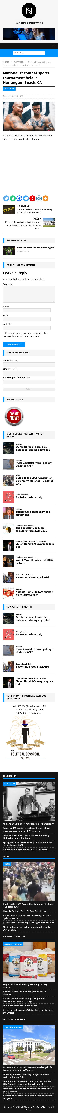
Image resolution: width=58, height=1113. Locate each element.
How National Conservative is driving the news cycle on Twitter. (27, 917)
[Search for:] (29, 52)
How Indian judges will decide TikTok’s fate (25, 849)
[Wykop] (39, 198)
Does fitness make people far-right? (35, 247)
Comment (8, 284)
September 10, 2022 (14, 96)
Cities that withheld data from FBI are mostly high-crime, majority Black (26, 836)
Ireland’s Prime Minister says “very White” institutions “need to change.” (24, 1000)
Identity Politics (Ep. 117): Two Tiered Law (24, 911)
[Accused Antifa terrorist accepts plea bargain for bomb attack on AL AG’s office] (29, 1045)
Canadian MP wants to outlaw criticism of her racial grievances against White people (26, 829)
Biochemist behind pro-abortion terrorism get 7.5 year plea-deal (28, 1090)
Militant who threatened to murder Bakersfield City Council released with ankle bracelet (27, 1083)
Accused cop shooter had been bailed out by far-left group (28, 1097)
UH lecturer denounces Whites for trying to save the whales (28, 1011)
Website (7, 324)
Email (5, 315)
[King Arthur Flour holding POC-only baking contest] (29, 962)
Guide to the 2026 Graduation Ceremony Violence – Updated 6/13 (28, 905)
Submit (29, 389)
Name (6, 306)
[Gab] (13, 198)
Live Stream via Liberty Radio (29, 709)
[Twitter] (6, 198)
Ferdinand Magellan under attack (20, 1005)
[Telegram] (26, 198)
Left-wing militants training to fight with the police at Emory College (26, 1075)
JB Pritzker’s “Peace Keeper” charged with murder (28, 922)
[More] (45, 198)
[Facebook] (19, 198)
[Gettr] (32, 198)
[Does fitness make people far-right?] (9, 250)
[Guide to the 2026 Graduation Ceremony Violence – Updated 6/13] (29, 881)
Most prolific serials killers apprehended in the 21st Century (27, 928)
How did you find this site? (17, 377)
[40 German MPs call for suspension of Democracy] (29, 801)
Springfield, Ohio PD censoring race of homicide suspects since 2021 (27, 844)
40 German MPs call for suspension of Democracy (28, 823)
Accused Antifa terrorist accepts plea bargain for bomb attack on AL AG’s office (28, 1068)
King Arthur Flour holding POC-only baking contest (25, 985)
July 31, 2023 (24, 251)
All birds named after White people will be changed (24, 993)
